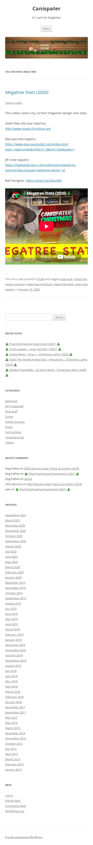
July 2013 (10, 749)
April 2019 (11, 624)
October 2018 (13, 655)
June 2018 (11, 676)
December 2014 (15, 733)
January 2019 (13, 640)
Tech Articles (13, 432)
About (28, 479)
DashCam (11, 401)
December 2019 (15, 583)
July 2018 (10, 671)
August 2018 (13, 666)
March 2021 (12, 520)
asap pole (66, 279)
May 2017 (11, 718)
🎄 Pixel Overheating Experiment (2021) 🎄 (32, 344)
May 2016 (11, 723)
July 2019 (10, 609)
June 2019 (11, 614)
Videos (9, 442)
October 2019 (13, 593)
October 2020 (13, 536)
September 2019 (15, 598)
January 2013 (13, 769)
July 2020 (10, 551)
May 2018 (11, 681)
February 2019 (14, 635)
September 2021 (15, 515)
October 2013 (13, 744)
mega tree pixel (63, 284)
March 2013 (12, 759)
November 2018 (15, 650)
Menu (46, 28)
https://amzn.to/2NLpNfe (44, 180)
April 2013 (11, 754)
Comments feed (15, 806)
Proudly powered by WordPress (24, 837)
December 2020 (15, 526)
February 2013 (14, 764)
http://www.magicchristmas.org (28, 129)
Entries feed (12, 801)
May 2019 (11, 619)
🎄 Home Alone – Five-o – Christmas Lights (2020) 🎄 (39, 354)
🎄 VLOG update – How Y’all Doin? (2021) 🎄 (33, 349)
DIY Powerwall (14, 406)
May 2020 (11, 562)
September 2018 (15, 660)
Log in (9, 795)
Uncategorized (14, 437)
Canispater (46, 8)
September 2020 (15, 541)
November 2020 (15, 531)
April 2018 (11, 686)
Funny (9, 416)
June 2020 (11, 557)
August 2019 (13, 603)
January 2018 (13, 702)
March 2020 (12, 567)
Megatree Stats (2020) (26, 92)
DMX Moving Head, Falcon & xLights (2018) (51, 468)
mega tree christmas (39, 284)
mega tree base (15, 284)
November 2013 (15, 738)
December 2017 (15, 707)
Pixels (40, 279)
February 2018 (14, 697)
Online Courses (15, 422)
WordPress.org (14, 811)
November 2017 (15, 712)
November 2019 (15, 588)
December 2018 (15, 645)
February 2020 (14, 572)
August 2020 (13, 546)
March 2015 (12, 728)
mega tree (80, 279)
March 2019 (12, 629)
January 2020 (13, 577)
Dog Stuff (11, 411)
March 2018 (12, 692)
